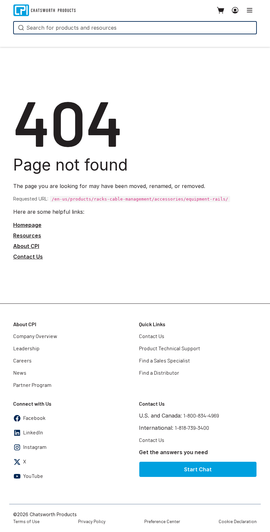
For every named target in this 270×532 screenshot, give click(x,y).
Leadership (26, 348)
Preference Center (162, 521)
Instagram (34, 447)
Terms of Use (26, 521)
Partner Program (32, 385)
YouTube (33, 476)
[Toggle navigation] (249, 10)
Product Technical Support (169, 348)
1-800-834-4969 (201, 416)
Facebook (34, 418)
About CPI (26, 246)
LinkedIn (33, 432)
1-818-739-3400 (192, 428)
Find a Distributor (159, 373)
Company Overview (35, 336)
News (19, 373)
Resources (27, 235)
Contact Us (28, 256)
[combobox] (135, 27)
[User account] (235, 10)
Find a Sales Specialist (164, 360)
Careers (22, 360)
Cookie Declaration (238, 521)
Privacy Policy (91, 521)
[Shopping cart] (220, 10)
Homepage (27, 225)
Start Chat (198, 469)
